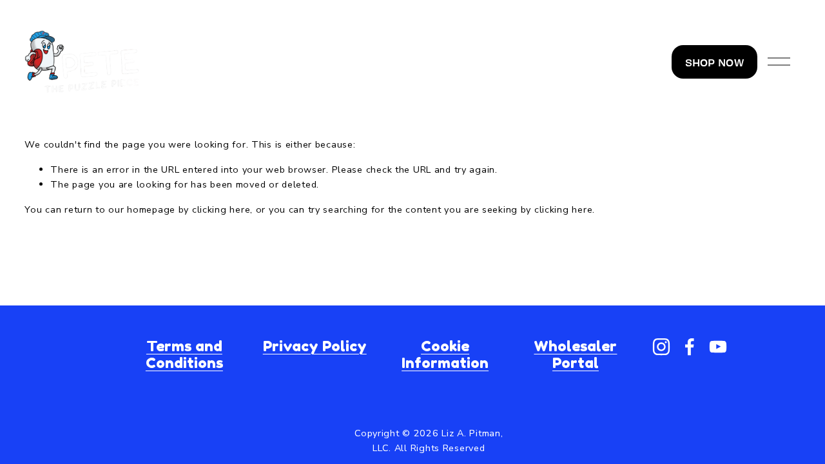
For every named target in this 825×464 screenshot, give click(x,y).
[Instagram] (661, 347)
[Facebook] (690, 347)
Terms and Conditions (184, 354)
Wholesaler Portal (575, 354)
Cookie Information (445, 354)
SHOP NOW (714, 61)
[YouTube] (718, 347)
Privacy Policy (315, 346)
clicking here (221, 209)
